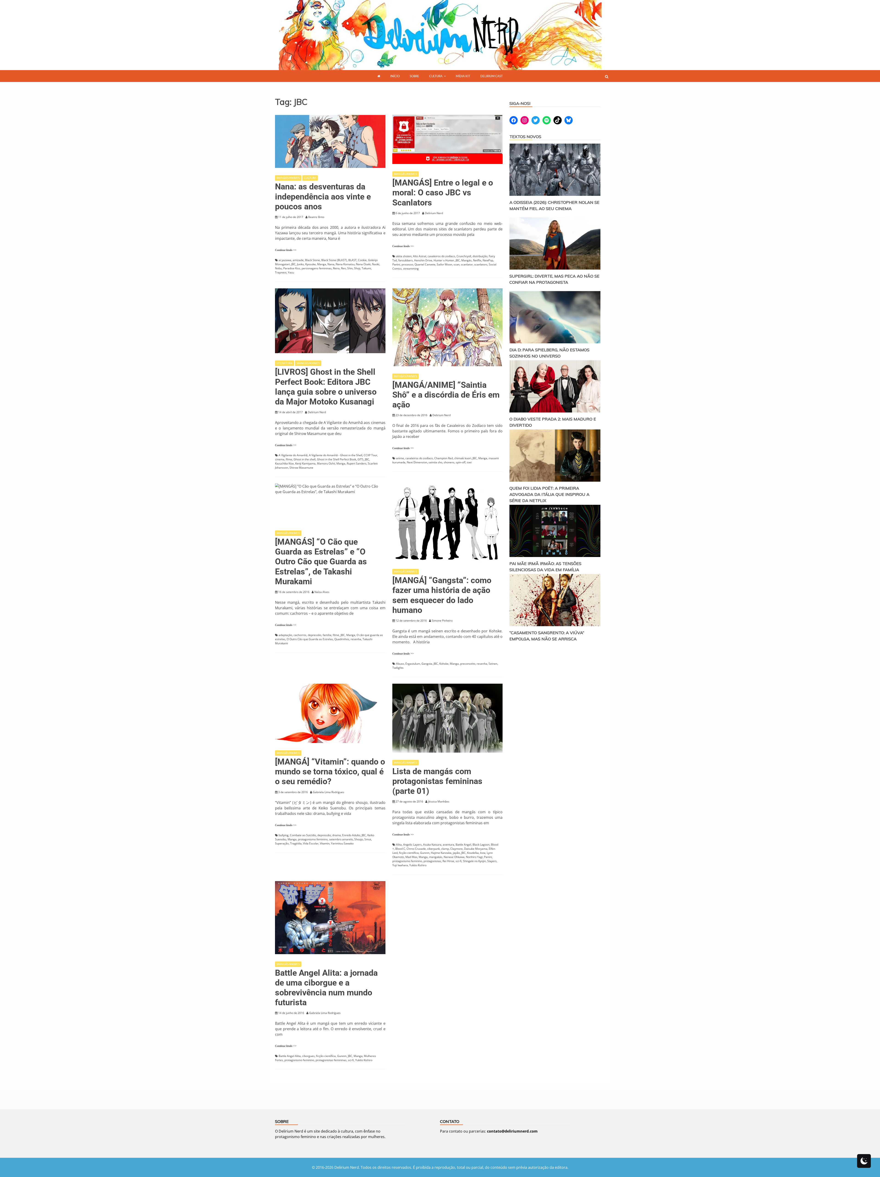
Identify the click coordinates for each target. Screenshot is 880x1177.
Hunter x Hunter (444, 260)
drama (336, 835)
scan (456, 264)
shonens (449, 462)
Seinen (493, 664)
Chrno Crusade (416, 849)
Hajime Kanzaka (441, 853)
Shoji (357, 268)
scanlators (480, 264)
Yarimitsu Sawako (342, 843)
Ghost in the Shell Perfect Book (336, 459)
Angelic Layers (412, 845)
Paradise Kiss (291, 268)
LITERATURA (284, 363)
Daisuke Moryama (475, 849)
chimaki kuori (462, 458)
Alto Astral (419, 256)
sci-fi (459, 861)
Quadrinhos (341, 639)
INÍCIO (395, 76)
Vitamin (325, 843)
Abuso (400, 664)
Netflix (477, 260)
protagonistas (432, 861)
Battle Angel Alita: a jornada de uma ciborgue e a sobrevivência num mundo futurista (326, 988)
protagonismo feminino (313, 839)
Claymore (456, 849)
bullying (284, 835)
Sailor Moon (444, 264)
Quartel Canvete (425, 264)
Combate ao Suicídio (303, 835)
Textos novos (525, 136)
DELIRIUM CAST (491, 76)
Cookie (362, 260)
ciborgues (308, 1056)
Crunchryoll (463, 256)
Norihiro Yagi (474, 857)
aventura (448, 845)
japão (456, 853)
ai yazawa (285, 260)
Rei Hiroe (448, 861)
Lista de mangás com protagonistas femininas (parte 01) (437, 781)
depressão (314, 635)
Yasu (291, 272)
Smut (367, 839)
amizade (298, 260)
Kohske (443, 664)
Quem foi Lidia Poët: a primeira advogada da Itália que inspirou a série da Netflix (549, 494)
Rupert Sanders (356, 463)
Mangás (466, 260)
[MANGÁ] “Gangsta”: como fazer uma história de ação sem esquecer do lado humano (441, 595)
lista (482, 853)
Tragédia (296, 843)
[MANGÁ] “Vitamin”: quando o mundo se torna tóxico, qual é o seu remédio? (330, 771)
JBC (293, 264)
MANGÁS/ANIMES (288, 178)
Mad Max (411, 857)
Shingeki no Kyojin (474, 861)
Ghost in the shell (305, 459)
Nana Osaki (363, 264)
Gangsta (426, 664)
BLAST (352, 260)
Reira (336, 268)
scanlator (467, 264)
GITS (360, 459)
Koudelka (473, 853)
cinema (279, 459)
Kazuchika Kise (284, 463)
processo (407, 264)
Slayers (492, 861)
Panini (396, 264)
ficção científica (409, 853)
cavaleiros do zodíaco (441, 256)
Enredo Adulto (351, 835)
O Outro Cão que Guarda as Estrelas (310, 639)
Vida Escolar (311, 843)
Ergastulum (412, 664)
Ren (343, 268)
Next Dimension (417, 462)
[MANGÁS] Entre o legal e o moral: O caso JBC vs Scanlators (442, 192)
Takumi (366, 268)
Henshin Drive (423, 260)
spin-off (460, 462)
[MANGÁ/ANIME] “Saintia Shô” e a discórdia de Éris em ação (446, 395)
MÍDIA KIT (463, 76)
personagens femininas (317, 268)
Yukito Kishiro (417, 865)
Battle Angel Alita (290, 1056)
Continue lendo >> (285, 250)
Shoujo (358, 839)
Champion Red (443, 458)
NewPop (488, 260)
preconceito (467, 664)
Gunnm (424, 853)
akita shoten (404, 256)
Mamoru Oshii (326, 463)
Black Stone (312, 260)
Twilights (398, 668)
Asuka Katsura (432, 845)
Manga (321, 264)
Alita (399, 845)
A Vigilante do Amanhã (293, 455)
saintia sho (435, 462)
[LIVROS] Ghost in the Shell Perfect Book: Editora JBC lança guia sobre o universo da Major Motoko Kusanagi (326, 387)
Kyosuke (310, 264)
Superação (282, 843)
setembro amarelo (341, 839)
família (327, 635)
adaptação (285, 635)
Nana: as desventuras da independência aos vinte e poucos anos (323, 196)
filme (289, 459)
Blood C (400, 849)
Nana (330, 264)
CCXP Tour (370, 455)
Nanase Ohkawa (454, 857)
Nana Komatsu (345, 264)
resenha (356, 639)
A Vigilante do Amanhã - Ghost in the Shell (335, 455)
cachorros (300, 635)
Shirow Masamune (301, 468)
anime (400, 458)
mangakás (435, 857)
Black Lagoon (481, 845)
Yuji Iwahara (400, 865)
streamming (411, 268)
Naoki (375, 264)
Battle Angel (463, 845)
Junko (300, 264)
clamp (445, 849)
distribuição (480, 256)
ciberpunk (433, 849)
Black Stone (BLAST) (334, 260)
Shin (350, 268)
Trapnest (280, 272)
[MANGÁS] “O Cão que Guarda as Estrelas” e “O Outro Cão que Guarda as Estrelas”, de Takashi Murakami (321, 561)
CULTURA (436, 76)
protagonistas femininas (331, 1060)
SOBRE (414, 76)
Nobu (278, 268)
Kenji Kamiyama (305, 463)
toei (469, 462)
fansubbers (405, 260)
